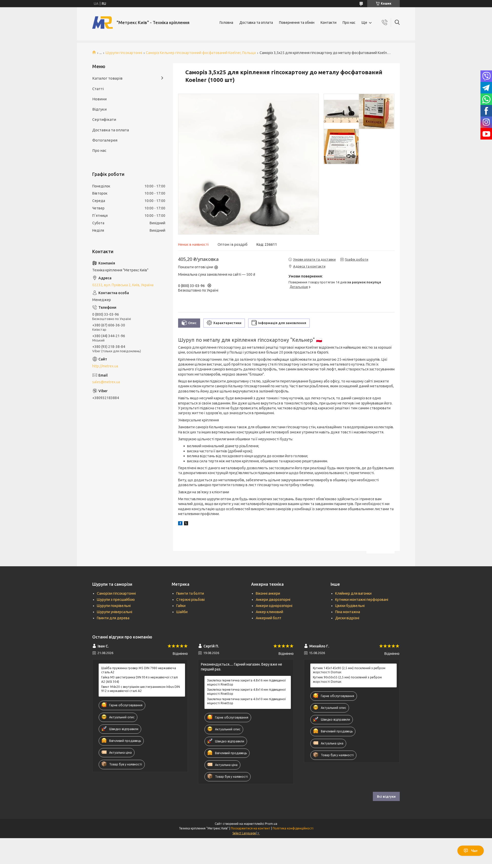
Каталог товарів (107, 78)
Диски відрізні (347, 618)
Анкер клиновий (269, 612)
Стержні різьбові (190, 600)
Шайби (182, 612)
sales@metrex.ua (106, 382)
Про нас (349, 22)
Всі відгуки (386, 796)
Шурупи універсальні (114, 612)
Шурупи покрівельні (114, 606)
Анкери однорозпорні (274, 606)
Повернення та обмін (296, 22)
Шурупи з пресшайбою (116, 600)
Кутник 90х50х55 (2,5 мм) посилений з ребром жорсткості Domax (347, 679)
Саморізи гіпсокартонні (116, 593)
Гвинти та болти (190, 593)
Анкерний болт (268, 618)
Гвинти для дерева (113, 618)
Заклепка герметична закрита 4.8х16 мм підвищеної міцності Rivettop (246, 682)
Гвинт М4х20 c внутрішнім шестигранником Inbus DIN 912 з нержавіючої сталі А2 (140, 688)
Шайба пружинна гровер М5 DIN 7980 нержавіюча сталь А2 (138, 670)
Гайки (181, 606)
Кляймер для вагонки (353, 593)
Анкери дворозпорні (273, 600)
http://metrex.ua (105, 366)
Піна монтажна (347, 612)
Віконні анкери (268, 593)
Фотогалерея (104, 140)
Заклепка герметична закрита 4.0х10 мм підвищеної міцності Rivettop (246, 701)
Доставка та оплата (256, 22)
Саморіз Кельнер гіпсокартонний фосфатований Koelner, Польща (201, 53)
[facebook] (180, 524)
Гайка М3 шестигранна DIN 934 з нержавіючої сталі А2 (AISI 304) (139, 679)
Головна (226, 22)
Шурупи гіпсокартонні (124, 53)
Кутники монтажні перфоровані (361, 600)
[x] (186, 524)
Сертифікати (104, 119)
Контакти (328, 22)
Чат (474, 851)
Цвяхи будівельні (350, 606)
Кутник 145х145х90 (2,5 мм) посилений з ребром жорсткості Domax (349, 670)
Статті (98, 89)
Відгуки (99, 109)
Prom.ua (271, 823)
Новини (99, 99)
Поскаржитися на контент (250, 828)
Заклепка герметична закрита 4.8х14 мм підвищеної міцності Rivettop (246, 691)
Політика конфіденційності (293, 828)
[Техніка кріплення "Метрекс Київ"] (102, 22)
